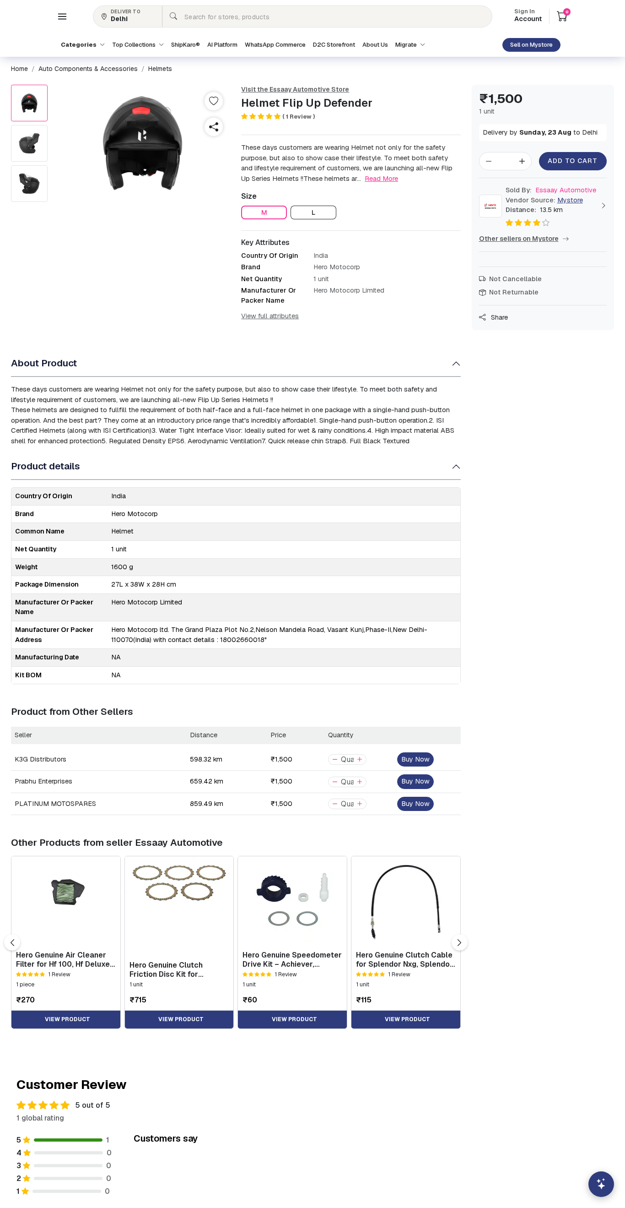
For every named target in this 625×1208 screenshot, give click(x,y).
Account (528, 16)
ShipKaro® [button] (185, 45)
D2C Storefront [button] (334, 45)
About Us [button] (375, 45)
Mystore (570, 200)
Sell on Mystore (531, 45)
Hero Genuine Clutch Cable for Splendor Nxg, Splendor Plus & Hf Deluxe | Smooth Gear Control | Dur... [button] (404, 959)
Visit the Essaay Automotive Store (295, 89)
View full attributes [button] (270, 316)
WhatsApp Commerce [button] (275, 45)
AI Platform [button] (222, 45)
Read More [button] (381, 178)
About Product (44, 363)
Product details (45, 466)
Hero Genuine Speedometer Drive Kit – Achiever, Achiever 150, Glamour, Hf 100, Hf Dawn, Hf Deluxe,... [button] (292, 959)
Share (498, 317)
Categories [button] (79, 45)
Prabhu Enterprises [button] (43, 781)
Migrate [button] (406, 45)
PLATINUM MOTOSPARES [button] (55, 804)
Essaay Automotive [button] (551, 190)
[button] (62, 16)
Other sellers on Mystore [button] (519, 238)
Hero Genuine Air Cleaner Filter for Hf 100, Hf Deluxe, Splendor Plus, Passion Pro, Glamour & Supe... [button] (65, 959)
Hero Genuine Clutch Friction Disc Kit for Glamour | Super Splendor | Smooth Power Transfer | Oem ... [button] (177, 969)
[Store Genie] (601, 1184)
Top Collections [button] (134, 45)
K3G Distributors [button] (40, 759)
